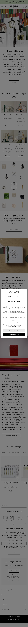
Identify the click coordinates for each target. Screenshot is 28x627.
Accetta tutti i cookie (14, 334)
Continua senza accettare (13, 296)
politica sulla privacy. (15, 326)
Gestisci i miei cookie (14, 330)
